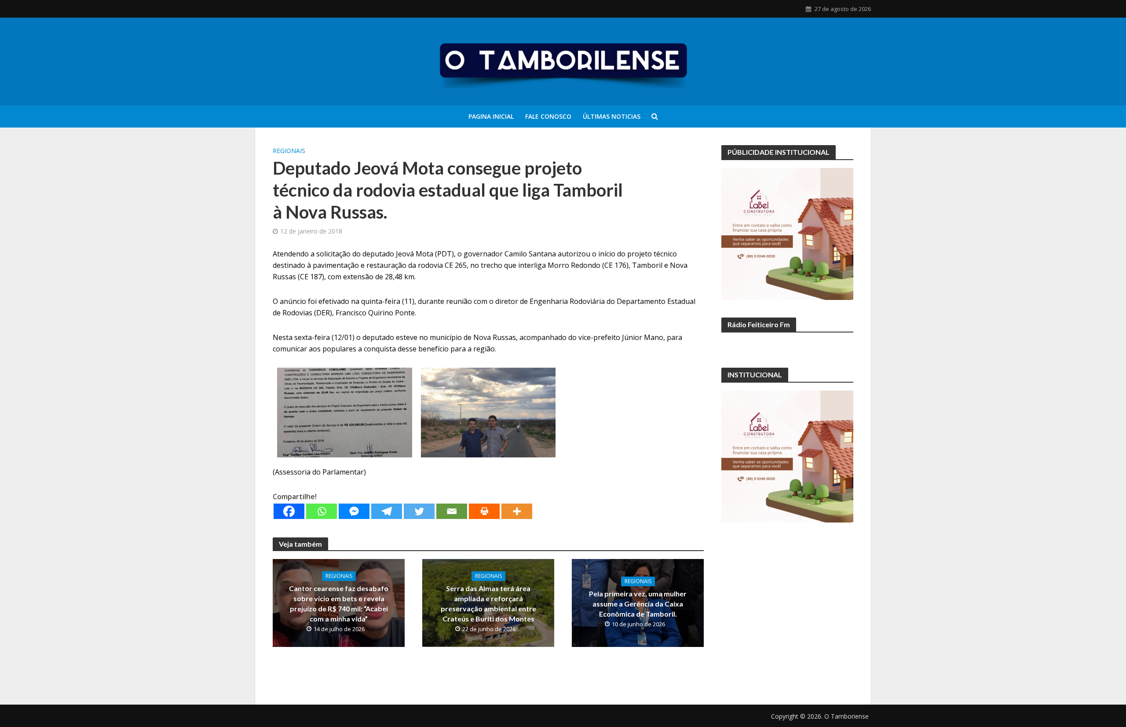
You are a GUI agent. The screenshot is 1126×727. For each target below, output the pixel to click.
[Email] (451, 511)
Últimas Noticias (611, 116)
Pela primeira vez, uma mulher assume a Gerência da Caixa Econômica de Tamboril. (638, 603)
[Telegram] (386, 511)
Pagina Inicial (491, 116)
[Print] (484, 511)
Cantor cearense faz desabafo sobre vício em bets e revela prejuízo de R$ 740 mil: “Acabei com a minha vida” (338, 603)
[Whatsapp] (321, 511)
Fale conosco (548, 116)
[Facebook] (289, 511)
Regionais (289, 150)
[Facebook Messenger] (354, 511)
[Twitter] (419, 511)
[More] (516, 511)
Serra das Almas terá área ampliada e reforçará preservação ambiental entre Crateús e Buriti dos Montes (488, 603)
